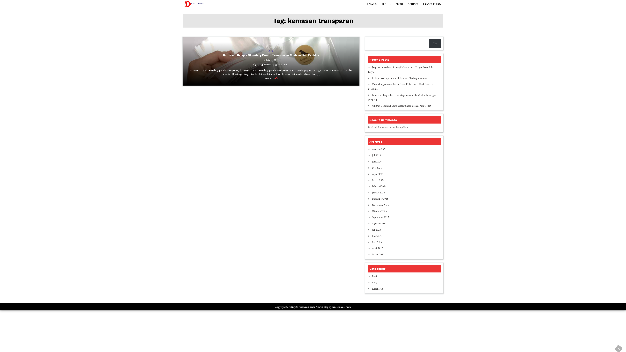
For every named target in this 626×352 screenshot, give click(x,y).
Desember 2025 (380, 198)
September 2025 (380, 217)
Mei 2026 (377, 167)
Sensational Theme (341, 306)
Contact (413, 4)
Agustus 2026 (379, 149)
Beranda (372, 4)
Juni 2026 (377, 161)
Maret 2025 (378, 254)
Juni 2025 (377, 236)
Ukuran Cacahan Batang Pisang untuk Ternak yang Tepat (401, 105)
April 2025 (377, 248)
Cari (435, 43)
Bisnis (375, 276)
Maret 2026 (378, 180)
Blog (385, 4)
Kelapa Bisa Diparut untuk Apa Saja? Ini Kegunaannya (399, 78)
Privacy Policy (432, 4)
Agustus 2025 (379, 223)
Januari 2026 (378, 192)
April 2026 (377, 174)
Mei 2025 (377, 242)
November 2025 (380, 205)
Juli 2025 (376, 229)
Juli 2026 (376, 155)
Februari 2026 (379, 186)
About (399, 4)
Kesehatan (377, 288)
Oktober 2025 (379, 211)
